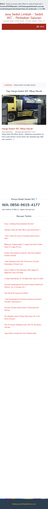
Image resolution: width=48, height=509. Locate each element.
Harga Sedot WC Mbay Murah (17, 128)
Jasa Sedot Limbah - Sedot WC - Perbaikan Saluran (24, 16)
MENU (42, 27)
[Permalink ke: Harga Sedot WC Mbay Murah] (24, 111)
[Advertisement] (24, 56)
